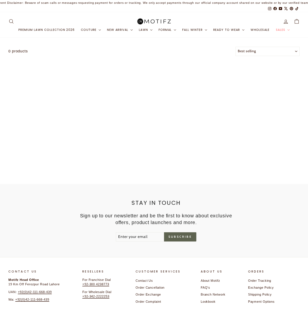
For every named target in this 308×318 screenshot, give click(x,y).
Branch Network (213, 294)
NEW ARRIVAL (118, 30)
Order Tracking (259, 280)
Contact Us (144, 280)
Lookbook (208, 301)
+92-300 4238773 (95, 284)
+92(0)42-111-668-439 (35, 292)
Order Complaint (148, 301)
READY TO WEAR (227, 30)
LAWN (144, 30)
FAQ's (205, 287)
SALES (281, 30)
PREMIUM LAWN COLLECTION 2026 (46, 30)
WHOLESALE (260, 30)
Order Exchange (148, 294)
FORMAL (166, 30)
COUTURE (89, 30)
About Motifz (210, 280)
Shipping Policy (260, 294)
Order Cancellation (150, 287)
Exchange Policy (261, 287)
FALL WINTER (193, 30)
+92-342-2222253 (95, 296)
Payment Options (261, 301)
